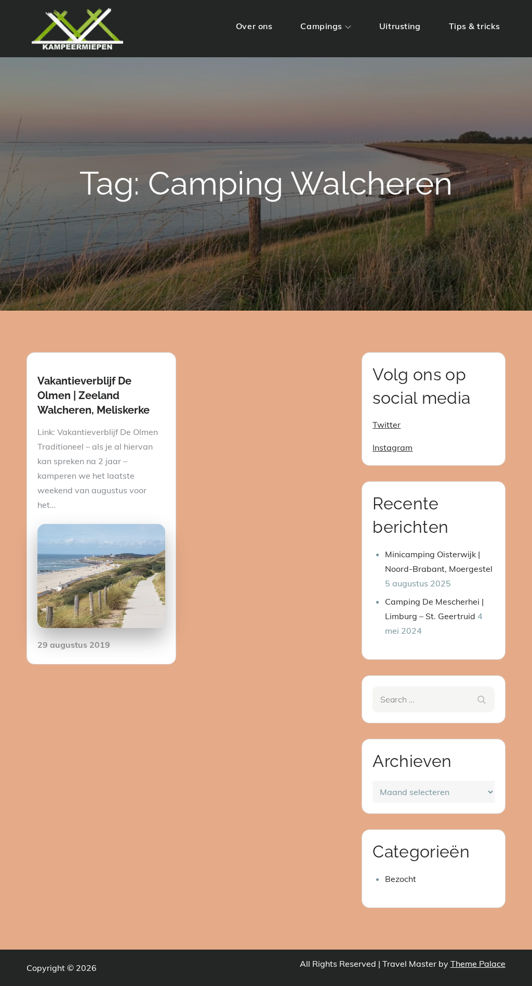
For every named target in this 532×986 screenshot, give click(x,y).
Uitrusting (400, 26)
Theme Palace (478, 963)
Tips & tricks (474, 26)
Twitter (387, 424)
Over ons (254, 26)
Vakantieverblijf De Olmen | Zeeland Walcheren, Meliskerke (93, 395)
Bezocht (400, 879)
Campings (321, 26)
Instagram (393, 447)
